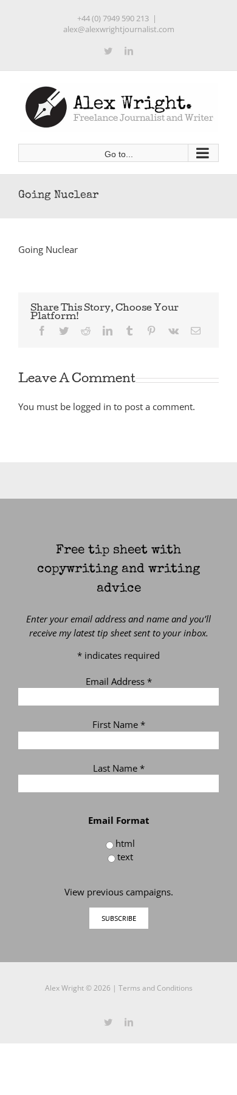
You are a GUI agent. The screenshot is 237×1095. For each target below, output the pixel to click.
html (125, 843)
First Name (118, 724)
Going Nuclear (48, 249)
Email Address (119, 681)
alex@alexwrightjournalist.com (118, 29)
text (125, 857)
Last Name (119, 768)
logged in (92, 406)
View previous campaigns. (118, 892)
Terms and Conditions (155, 988)
